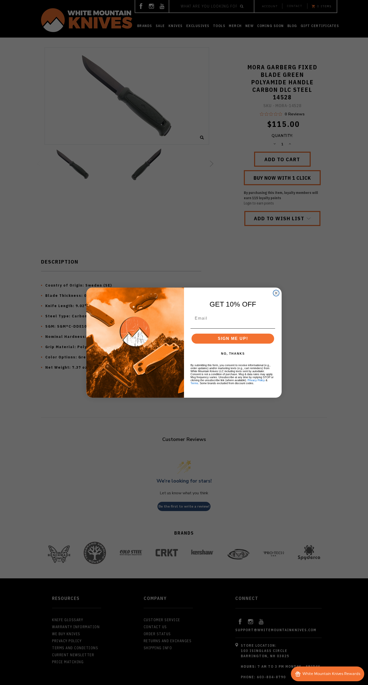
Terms (194, 383)
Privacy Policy (256, 380)
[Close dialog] (276, 293)
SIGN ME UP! (233, 338)
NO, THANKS (233, 353)
